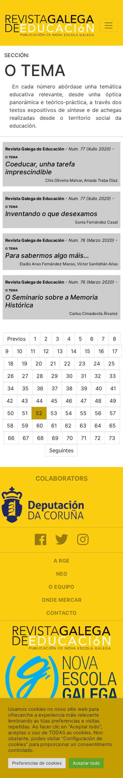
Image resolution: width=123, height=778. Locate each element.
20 (38, 363)
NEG (61, 573)
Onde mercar (62, 600)
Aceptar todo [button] (86, 763)
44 (39, 400)
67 (26, 438)
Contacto (61, 613)
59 (25, 425)
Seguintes (61, 450)
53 (54, 413)
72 (97, 438)
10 (19, 351)
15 (87, 351)
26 (10, 376)
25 (111, 363)
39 (84, 388)
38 (69, 388)
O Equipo (61, 587)
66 (11, 438)
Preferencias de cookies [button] (37, 763)
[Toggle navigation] (108, 25)
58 (10, 425)
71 (83, 438)
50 (10, 413)
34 (10, 388)
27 (25, 376)
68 (40, 438)
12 (46, 351)
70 (70, 438)
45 (54, 400)
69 (55, 438)
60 (39, 425)
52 (39, 413)
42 (10, 400)
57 (113, 413)
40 (98, 388)
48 (98, 400)
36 (40, 388)
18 (10, 363)
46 (69, 400)
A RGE (61, 560)
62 (68, 425)
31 (83, 376)
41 (113, 388)
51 (25, 413)
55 (83, 413)
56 (98, 413)
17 (114, 351)
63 (83, 425)
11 (33, 351)
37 (54, 388)
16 (101, 351)
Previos (16, 338)
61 (54, 425)
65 (112, 425)
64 (97, 425)
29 (54, 376)
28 (39, 376)
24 (96, 363)
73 (112, 438)
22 (67, 363)
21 (53, 363)
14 (73, 351)
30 (69, 376)
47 (83, 400)
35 (25, 388)
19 (24, 363)
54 (68, 413)
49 (113, 400)
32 (97, 376)
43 (24, 400)
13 (60, 351)
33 (112, 376)
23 (82, 363)
